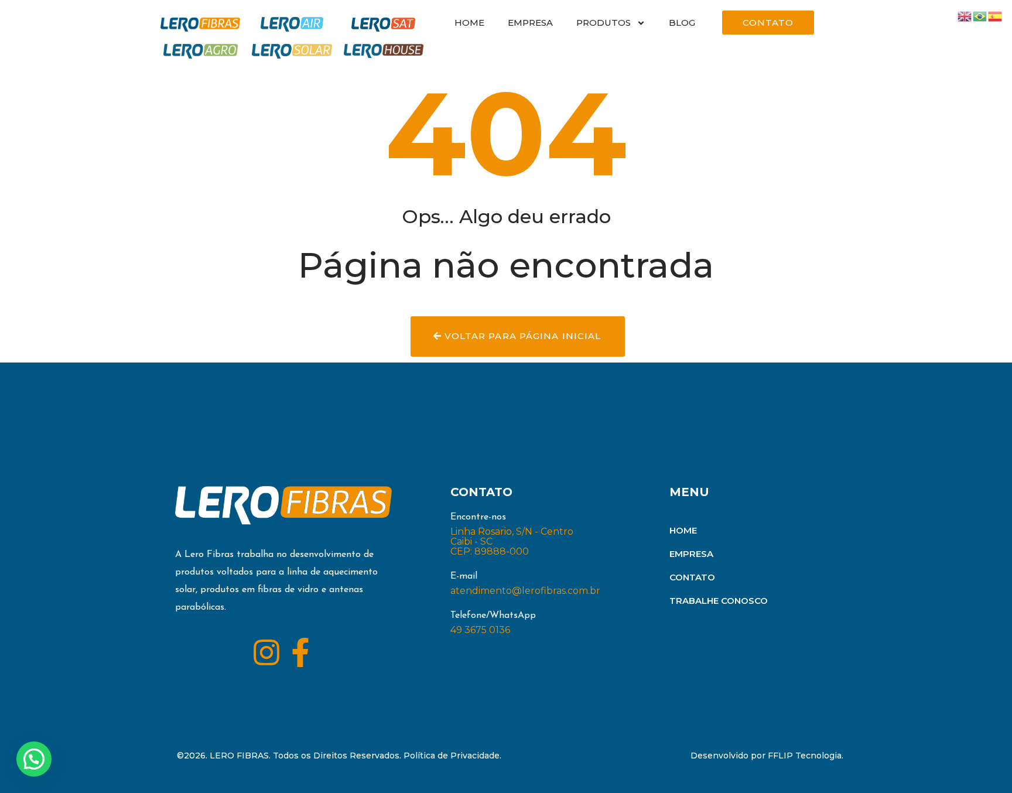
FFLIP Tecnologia (805, 755)
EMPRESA (530, 22)
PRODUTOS (603, 22)
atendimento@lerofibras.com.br (525, 590)
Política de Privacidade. (452, 755)
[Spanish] (995, 15)
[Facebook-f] (300, 652)
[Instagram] (266, 652)
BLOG (682, 22)
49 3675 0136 (480, 629)
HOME (469, 22)
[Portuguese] (980, 15)
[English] (965, 15)
